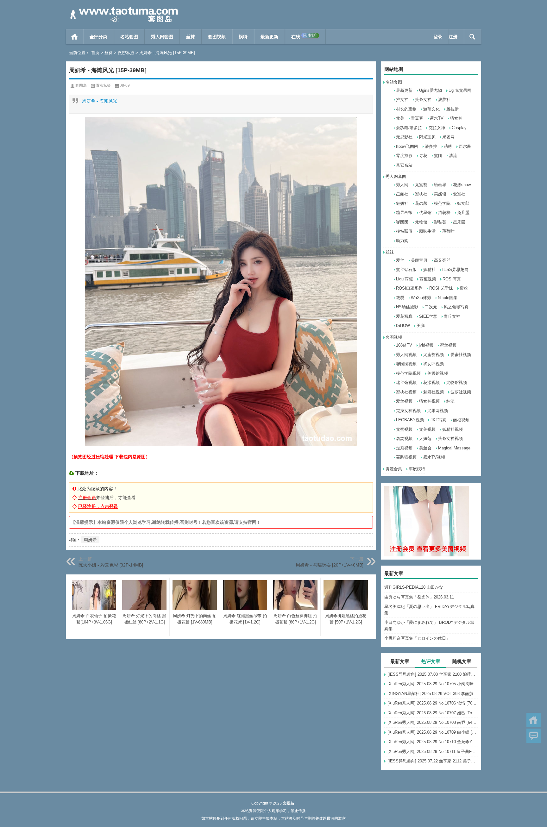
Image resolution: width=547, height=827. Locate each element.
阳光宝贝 (427, 137)
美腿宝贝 (419, 260)
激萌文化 (431, 109)
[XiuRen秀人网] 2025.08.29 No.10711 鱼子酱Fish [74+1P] (432, 751)
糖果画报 (404, 212)
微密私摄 (126, 52)
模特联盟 (404, 231)
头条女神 (423, 99)
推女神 (402, 99)
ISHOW (403, 325)
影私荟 (440, 222)
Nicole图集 (447, 297)
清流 (453, 155)
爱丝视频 (404, 401)
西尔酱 (465, 146)
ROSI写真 (452, 279)
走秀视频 (404, 448)
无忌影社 (404, 137)
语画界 (440, 184)
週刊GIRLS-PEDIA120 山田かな (413, 587)
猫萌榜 (444, 212)
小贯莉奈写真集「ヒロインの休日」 (417, 638)
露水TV (436, 118)
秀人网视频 (406, 354)
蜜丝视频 (448, 345)
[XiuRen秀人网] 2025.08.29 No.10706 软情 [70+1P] (432, 703)
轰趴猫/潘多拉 (409, 127)
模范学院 (442, 203)
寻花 (423, 155)
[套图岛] (123, 8)
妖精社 (429, 269)
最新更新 (269, 36)
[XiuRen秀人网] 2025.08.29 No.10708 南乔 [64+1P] (432, 722)
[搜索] (472, 36)
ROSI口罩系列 (409, 288)
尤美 (400, 118)
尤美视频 (427, 429)
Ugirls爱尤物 (430, 90)
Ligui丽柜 (404, 279)
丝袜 (190, 36)
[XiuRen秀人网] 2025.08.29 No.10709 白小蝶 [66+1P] (432, 732)
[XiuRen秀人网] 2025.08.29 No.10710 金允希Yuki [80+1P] (432, 741)
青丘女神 (452, 316)
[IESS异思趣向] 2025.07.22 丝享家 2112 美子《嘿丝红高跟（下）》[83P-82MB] (432, 761)
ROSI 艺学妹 (441, 288)
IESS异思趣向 (455, 269)
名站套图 (129, 36)
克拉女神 (437, 127)
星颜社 (402, 193)
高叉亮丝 (442, 260)
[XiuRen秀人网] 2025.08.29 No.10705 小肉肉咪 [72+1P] (432, 683)
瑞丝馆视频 (406, 382)
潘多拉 (431, 146)
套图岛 (81, 85)
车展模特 (417, 469)
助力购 (402, 240)
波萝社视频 (460, 392)
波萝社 (444, 99)
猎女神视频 (429, 401)
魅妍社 (402, 203)
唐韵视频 (404, 438)
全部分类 (98, 36)
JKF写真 (438, 419)
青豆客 (417, 118)
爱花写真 (404, 316)
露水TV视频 (434, 457)
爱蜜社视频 (460, 354)
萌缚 (448, 146)
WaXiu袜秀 (421, 297)
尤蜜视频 (404, 429)
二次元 (431, 306)
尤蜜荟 (421, 184)
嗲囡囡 (402, 222)
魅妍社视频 (433, 392)
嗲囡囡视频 (406, 363)
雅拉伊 (452, 109)
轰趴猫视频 (406, 457)
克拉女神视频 (408, 410)
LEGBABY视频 (410, 419)
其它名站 (404, 165)
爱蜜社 (459, 193)
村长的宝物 (406, 109)
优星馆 (425, 212)
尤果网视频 (437, 410)
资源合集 (394, 469)
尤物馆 (421, 222)
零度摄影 (404, 155)
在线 (304, 36)
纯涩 (450, 401)
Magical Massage (454, 448)
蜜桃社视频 (406, 392)
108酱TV (404, 345)
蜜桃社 (421, 193)
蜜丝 (464, 288)
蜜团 (438, 155)
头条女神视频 (450, 438)
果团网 (448, 137)
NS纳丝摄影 (407, 306)
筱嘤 (400, 297)
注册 (453, 36)
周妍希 (90, 539)
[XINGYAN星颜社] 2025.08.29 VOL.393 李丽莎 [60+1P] (432, 693)
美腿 (421, 325)
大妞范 (425, 438)
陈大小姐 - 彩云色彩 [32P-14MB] (111, 564)
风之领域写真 (456, 306)
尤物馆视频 (456, 382)
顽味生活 (427, 231)
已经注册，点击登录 (98, 506)
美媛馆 (440, 193)
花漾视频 (431, 382)
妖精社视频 (452, 429)
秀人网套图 (162, 36)
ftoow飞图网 (407, 146)
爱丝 (400, 260)
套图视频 (217, 36)
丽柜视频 (427, 279)
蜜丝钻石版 (406, 269)
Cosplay (459, 127)
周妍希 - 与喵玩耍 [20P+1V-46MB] (329, 564)
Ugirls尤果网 (460, 90)
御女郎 (463, 203)
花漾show (462, 184)
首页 (74, 36)
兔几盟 (463, 212)
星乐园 (459, 222)
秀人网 (402, 184)
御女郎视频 (433, 363)
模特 (243, 36)
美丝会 (425, 448)
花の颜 (421, 203)
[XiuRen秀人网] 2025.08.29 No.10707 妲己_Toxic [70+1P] (432, 713)
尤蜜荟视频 (433, 354)
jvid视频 (426, 345)
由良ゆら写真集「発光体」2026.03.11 (419, 597)
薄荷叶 (448, 231)
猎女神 (456, 118)
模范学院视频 (408, 373)
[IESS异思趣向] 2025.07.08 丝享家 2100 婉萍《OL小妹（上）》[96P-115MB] (432, 674)
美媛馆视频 (437, 373)
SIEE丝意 (428, 316)
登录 (437, 36)
